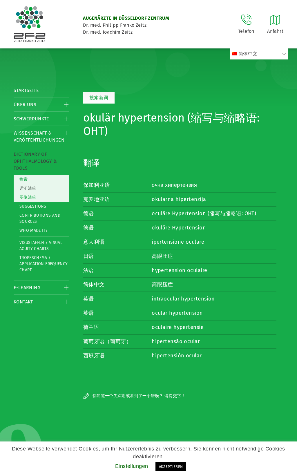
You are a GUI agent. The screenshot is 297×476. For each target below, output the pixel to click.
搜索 (23, 179)
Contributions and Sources (39, 218)
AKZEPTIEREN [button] (171, 466)
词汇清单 (27, 188)
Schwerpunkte (31, 119)
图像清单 (27, 197)
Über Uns (25, 104)
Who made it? (33, 230)
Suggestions (32, 206)
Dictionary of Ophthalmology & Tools (35, 161)
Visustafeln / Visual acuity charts (40, 245)
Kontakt (23, 302)
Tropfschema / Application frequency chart (43, 263)
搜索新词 (98, 97)
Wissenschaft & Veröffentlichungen (39, 136)
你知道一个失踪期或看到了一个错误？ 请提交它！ (138, 395)
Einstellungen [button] (131, 466)
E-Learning (27, 287)
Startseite (26, 90)
